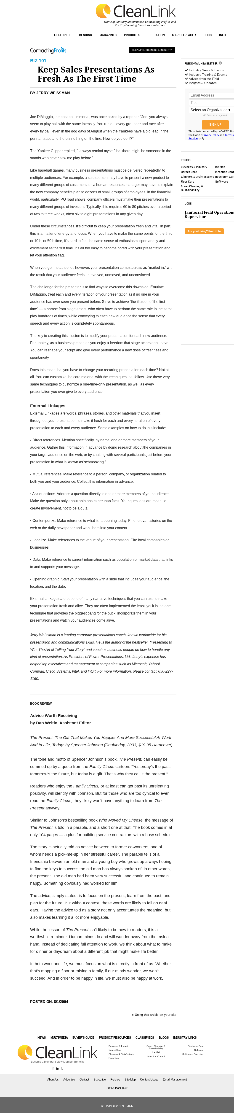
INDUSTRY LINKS (185, 1037)
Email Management (175, 1079)
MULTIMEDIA (59, 1037)
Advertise (69, 1079)
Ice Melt (220, 167)
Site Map (130, 1079)
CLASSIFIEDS (145, 1037)
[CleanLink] (136, 11)
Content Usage (149, 1079)
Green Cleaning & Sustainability (192, 188)
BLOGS (164, 1037)
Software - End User (193, 1054)
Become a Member (42, 1061)
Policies (115, 1079)
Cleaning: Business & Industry (152, 50)
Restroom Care (196, 1046)
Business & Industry (194, 167)
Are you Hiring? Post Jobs (204, 231)
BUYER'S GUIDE (83, 1037)
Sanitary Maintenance (130, 22)
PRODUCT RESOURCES (115, 1037)
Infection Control (156, 1056)
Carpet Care (189, 172)
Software (221, 182)
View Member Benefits (70, 1061)
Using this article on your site (155, 1014)
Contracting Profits (157, 22)
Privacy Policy (210, 135)
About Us (53, 1079)
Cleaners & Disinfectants (197, 177)
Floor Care (187, 182)
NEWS (41, 1037)
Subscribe (99, 1079)
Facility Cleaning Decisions (132, 25)
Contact (84, 1079)
